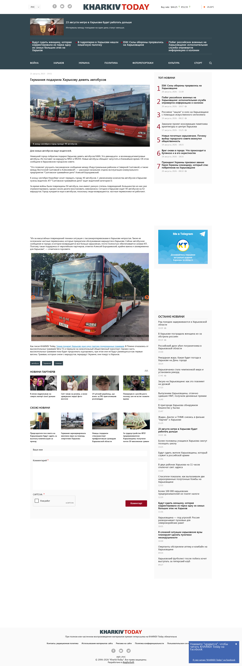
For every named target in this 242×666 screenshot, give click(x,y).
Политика (111, 62)
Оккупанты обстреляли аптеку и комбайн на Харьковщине (182, 548)
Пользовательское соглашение (181, 643)
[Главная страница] (121, 632)
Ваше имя (38, 449)
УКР (118, 656)
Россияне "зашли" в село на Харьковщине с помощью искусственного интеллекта (185, 113)
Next (147, 297)
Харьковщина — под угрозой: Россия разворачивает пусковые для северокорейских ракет (179, 520)
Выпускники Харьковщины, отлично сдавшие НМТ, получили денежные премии (182, 394)
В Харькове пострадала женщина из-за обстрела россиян (180, 335)
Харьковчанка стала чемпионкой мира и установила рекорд (180, 371)
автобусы (35, 363)
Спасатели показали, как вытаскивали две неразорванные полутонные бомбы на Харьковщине (181, 479)
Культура (173, 62)
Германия (47, 363)
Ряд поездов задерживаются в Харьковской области (182, 323)
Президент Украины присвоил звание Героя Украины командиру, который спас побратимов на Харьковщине (185, 165)
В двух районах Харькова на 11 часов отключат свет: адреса (179, 466)
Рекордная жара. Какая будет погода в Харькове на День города (179, 359)
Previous (33, 297)
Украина (84, 62)
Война (34, 62)
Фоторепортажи (142, 62)
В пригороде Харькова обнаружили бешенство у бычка (178, 406)
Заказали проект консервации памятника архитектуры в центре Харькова (185, 125)
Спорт (198, 62)
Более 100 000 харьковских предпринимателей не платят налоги (178, 492)
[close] (236, 643)
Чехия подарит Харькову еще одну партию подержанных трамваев (90, 346)
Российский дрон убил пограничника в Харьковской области (180, 347)
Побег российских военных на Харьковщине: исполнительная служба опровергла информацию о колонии (188, 46)
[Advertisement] (90, 215)
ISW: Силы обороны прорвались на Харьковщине (143, 43)
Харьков (58, 62)
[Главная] (116, 7)
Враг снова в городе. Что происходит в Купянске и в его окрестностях (184, 151)
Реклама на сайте (124, 643)
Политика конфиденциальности (149, 643)
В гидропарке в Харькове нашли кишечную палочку (98, 43)
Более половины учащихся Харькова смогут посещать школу (182, 442)
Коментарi (136, 503)
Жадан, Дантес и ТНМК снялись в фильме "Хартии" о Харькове (181, 418)
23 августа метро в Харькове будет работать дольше (99, 22)
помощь (58, 363)
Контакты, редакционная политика (62, 643)
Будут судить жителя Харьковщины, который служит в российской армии (182, 454)
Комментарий (40, 460)
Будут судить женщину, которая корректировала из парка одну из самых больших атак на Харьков (52, 46)
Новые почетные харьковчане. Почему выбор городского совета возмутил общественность (184, 138)
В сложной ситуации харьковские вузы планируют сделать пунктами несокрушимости (180, 534)
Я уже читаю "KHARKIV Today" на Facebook (214, 659)
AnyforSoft (128, 662)
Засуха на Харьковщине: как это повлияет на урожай (181, 382)
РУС (124, 656)
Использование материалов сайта (97, 643)
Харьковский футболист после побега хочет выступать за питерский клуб (182, 560)
